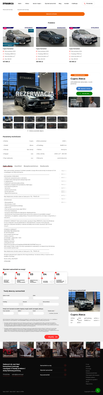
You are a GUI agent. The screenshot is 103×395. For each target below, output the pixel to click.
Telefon (19, 310)
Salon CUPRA (20, 391)
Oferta (27, 3)
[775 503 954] (97, 390)
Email (34, 310)
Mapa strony (89, 384)
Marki (19, 3)
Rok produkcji (46, 301)
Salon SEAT (6, 391)
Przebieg (5, 301)
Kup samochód (45, 375)
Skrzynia (25, 301)
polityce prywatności (44, 320)
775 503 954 (89, 3)
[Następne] (66, 94)
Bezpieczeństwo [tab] (31, 166)
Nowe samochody (8, 9)
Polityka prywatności (91, 373)
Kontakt (66, 3)
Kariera (88, 371)
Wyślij (51, 337)
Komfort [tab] (18, 166)
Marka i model (6, 295)
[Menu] (99, 3)
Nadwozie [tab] (44, 166)
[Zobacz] (8, 119)
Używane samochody (23, 9)
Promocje (88, 368)
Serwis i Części (37, 3)
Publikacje (74, 3)
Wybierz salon (51, 310)
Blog (60, 3)
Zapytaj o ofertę (84, 88)
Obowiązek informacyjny (92, 375)
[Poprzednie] (4, 94)
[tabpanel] (30, 216)
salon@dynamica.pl (17, 374)
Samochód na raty (46, 365)
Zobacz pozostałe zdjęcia (36, 131)
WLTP (87, 381)
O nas (87, 364)
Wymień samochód (50, 3)
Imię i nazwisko (6, 310)
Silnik (34, 295)
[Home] (8, 3)
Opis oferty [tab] (8, 166)
